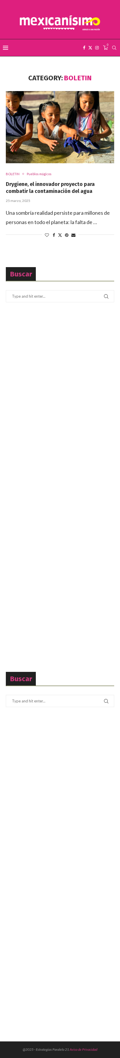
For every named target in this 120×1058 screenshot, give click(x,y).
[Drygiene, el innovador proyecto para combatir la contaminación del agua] (60, 127)
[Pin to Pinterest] (66, 234)
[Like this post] (47, 234)
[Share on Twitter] (60, 234)
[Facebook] (84, 47)
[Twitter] (90, 47)
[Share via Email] (73, 234)
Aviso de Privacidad (83, 1049)
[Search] (114, 47)
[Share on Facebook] (54, 234)
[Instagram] (97, 47)
